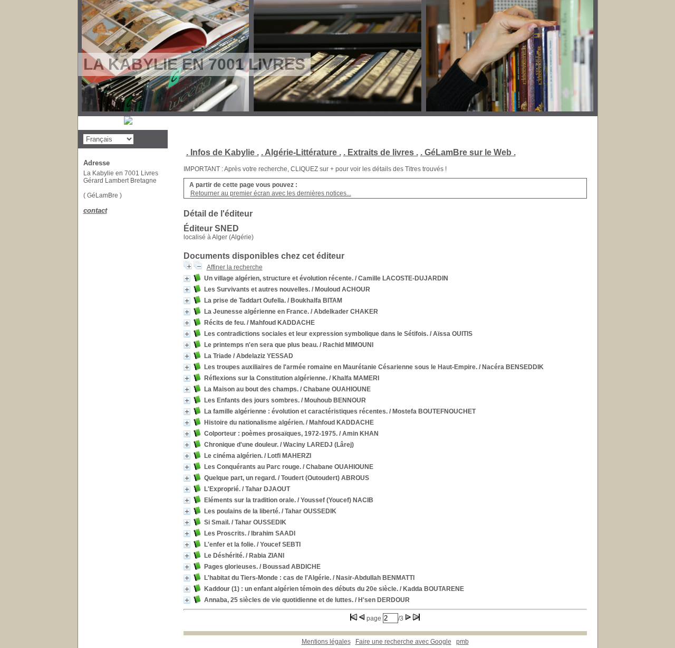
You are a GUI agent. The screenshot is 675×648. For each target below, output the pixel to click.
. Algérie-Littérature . (301, 152)
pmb (462, 641)
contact (95, 210)
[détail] (187, 278)
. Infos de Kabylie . (222, 152)
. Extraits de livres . (380, 152)
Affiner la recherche (235, 267)
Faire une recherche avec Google (403, 641)
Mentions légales (326, 641)
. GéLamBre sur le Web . (468, 152)
